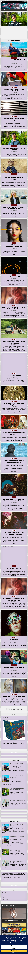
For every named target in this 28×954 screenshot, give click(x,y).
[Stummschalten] (22, 920)
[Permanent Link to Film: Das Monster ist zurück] (14, 555)
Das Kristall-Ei (6, 717)
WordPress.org (5, 899)
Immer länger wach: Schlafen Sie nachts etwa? (14, 119)
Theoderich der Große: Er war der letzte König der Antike (14, 404)
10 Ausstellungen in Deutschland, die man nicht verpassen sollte (14, 599)
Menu (4, 2)
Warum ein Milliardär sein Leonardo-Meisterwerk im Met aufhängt (14, 245)
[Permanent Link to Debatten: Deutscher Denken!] (14, 362)
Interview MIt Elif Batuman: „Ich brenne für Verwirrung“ (14, 149)
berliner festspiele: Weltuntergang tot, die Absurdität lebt (14, 433)
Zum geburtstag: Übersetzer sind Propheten (14, 696)
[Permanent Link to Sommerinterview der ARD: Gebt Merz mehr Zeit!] (14, 49)
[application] (14, 915)
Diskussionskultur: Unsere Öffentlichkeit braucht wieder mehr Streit (13, 461)
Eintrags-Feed (5, 895)
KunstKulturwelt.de (14, 5)
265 (14, 709)
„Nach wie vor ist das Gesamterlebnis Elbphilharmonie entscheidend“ (14, 533)
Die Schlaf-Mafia (14, 639)
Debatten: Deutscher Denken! (14, 375)
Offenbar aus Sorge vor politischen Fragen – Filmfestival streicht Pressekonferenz (14, 500)
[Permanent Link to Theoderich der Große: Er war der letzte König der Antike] (14, 393)
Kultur (14, 243)
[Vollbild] (24, 920)
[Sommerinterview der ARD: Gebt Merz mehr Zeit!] (5, 769)
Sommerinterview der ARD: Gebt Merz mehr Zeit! (14, 60)
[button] (14, 914)
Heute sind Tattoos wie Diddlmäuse (14, 277)
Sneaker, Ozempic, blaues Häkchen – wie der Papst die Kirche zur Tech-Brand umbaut (14, 308)
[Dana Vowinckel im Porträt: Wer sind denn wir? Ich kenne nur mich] (5, 805)
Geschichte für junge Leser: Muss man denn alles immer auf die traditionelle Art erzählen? (14, 24)
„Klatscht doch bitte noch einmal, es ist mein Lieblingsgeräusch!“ (14, 342)
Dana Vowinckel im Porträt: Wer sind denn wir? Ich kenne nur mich (14, 207)
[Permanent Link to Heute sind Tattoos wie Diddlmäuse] (14, 265)
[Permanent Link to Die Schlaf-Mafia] (14, 623)
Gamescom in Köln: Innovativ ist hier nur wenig (14, 668)
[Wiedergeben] (3, 920)
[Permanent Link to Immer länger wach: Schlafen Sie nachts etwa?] (14, 108)
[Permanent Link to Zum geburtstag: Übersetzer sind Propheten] (14, 686)
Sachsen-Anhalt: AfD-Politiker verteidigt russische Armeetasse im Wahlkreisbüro (14, 90)
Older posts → (19, 709)
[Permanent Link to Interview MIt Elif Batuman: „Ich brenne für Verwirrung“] (14, 138)
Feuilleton (15, 57)
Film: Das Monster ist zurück (14, 568)
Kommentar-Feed (6, 897)
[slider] (13, 920)
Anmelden (4, 892)
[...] (3, 746)
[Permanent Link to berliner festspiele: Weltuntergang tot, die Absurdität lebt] (14, 422)
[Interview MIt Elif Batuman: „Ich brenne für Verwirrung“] (5, 794)
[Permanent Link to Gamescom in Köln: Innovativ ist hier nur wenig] (14, 657)
